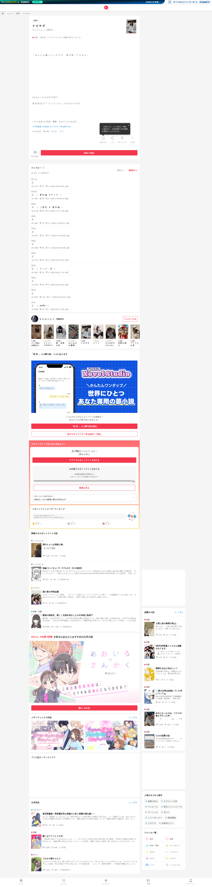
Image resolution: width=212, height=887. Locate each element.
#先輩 (43, 636)
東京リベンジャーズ (171, 806)
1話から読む (89, 152)
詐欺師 (45, 126)
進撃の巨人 (152, 801)
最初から (120, 170)
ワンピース (152, 806)
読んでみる (84, 708)
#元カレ (35, 636)
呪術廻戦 (170, 817)
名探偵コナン (166, 823)
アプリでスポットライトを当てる (84, 460)
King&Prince (65, 126)
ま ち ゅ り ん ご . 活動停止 (42, 29)
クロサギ (54, 126)
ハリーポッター (154, 817)
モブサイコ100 (169, 801)
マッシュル (152, 812)
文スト (165, 812)
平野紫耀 (37, 126)
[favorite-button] (103, 138)
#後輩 (49, 636)
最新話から (133, 170)
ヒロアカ (151, 823)
